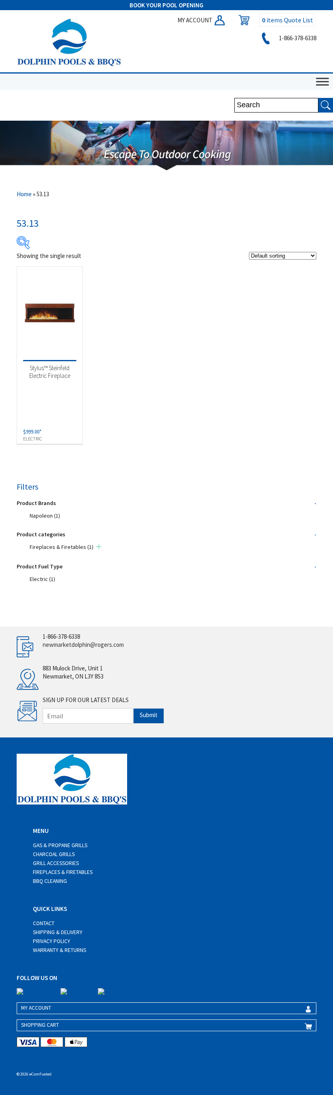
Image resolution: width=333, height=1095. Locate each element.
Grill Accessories (56, 863)
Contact (43, 923)
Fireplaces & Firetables (61, 547)
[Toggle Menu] (322, 81)
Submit (149, 715)
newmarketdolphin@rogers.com (83, 644)
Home (24, 194)
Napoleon (45, 515)
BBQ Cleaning (50, 881)
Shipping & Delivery (57, 932)
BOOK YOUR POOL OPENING (166, 5)
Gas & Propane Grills (60, 845)
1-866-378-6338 (297, 38)
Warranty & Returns (59, 950)
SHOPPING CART (40, 1024)
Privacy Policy (51, 941)
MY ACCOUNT (195, 20)
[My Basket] (242, 20)
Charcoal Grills (54, 854)
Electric (42, 579)
